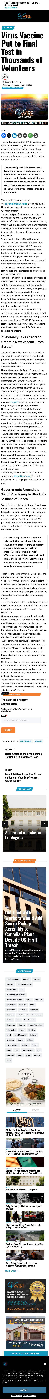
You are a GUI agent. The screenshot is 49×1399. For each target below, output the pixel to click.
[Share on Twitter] (9, 135)
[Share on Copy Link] (35, 135)
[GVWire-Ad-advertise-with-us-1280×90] (24, 124)
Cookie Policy (16, 1396)
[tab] (16, 1110)
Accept (24, 1390)
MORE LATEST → (12, 1271)
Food (36, 8)
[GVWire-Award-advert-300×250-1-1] (25, 1312)
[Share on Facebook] (3, 135)
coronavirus (25, 741)
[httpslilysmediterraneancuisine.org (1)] (25, 1106)
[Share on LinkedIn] (14, 135)
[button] (45, 1364)
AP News (8, 27)
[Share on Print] (19, 135)
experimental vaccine (16, 203)
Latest (7, 828)
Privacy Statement (29, 1396)
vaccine (38, 741)
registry (15, 402)
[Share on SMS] (30, 135)
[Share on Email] (25, 135)
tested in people (22, 476)
